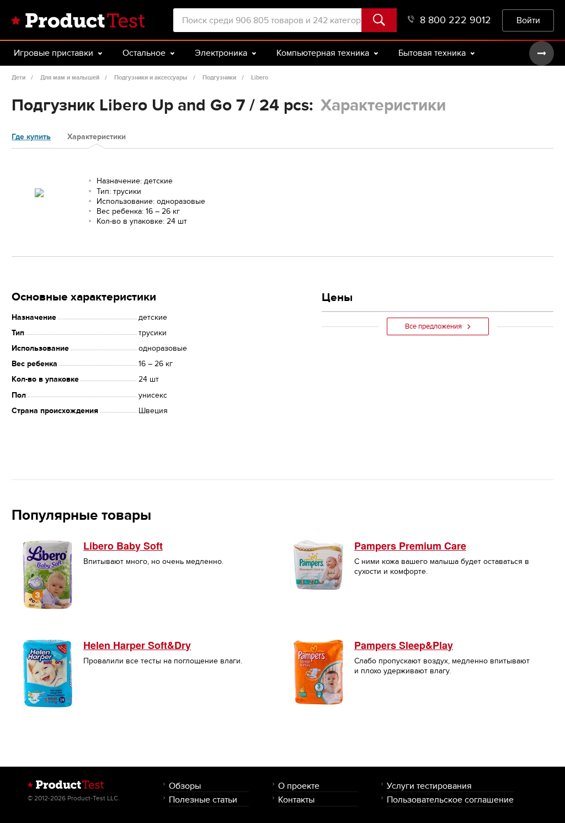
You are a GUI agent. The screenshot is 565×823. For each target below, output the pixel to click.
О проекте (298, 785)
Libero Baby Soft (123, 546)
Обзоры (185, 785)
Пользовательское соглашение (450, 799)
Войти (528, 20)
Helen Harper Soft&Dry (137, 645)
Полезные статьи (203, 799)
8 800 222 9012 (455, 20)
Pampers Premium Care (410, 546)
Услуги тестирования (429, 785)
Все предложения (433, 326)
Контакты (296, 799)
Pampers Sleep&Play (403, 645)
